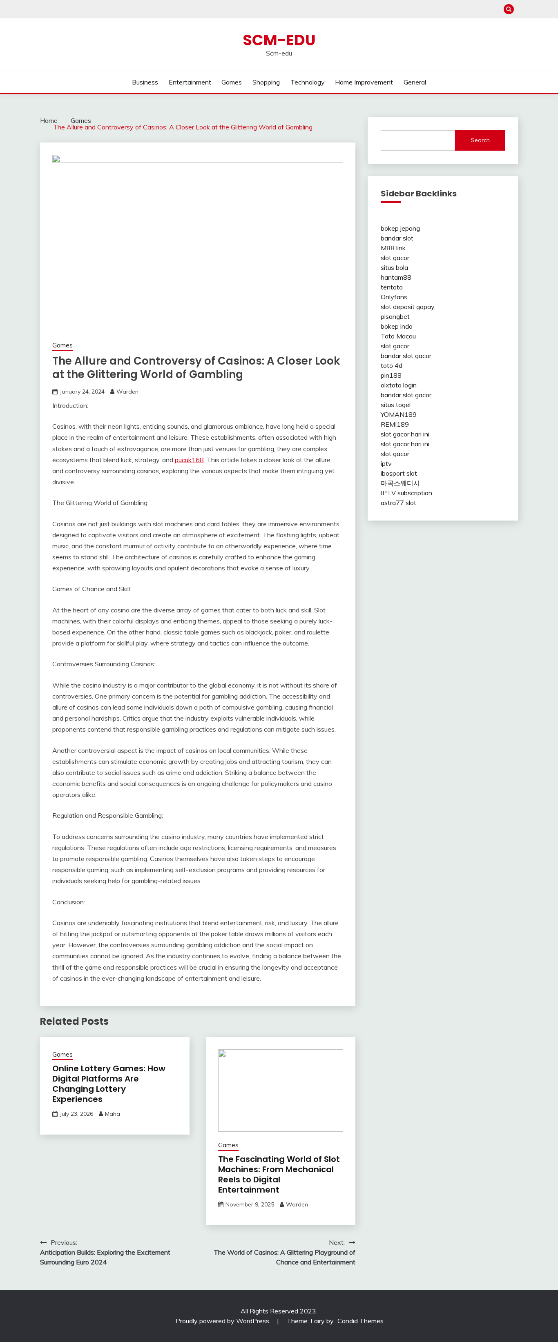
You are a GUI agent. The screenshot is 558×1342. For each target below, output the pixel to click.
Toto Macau (398, 336)
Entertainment (190, 82)
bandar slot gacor (406, 356)
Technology (307, 82)
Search (480, 140)
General (415, 82)
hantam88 (396, 277)
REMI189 (395, 424)
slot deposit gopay (408, 307)
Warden (127, 391)
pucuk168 (189, 460)
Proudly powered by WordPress (223, 1321)
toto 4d (391, 365)
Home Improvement (364, 82)
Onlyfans (394, 297)
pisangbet (395, 316)
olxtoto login (399, 385)
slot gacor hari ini (405, 434)
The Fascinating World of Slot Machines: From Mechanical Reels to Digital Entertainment (279, 1174)
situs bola (394, 267)
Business (145, 82)
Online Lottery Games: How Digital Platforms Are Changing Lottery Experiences (108, 1084)
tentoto (392, 287)
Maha (112, 1113)
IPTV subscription (406, 493)
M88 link (393, 248)
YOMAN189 (399, 414)
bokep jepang (400, 228)
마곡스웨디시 (400, 483)
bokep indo (397, 326)
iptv (386, 463)
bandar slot (397, 238)
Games (231, 82)
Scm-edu (279, 40)
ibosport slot (399, 473)
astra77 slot (398, 503)
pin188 (391, 375)
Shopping (266, 82)
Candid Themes (360, 1321)
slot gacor (395, 258)
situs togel (396, 405)
